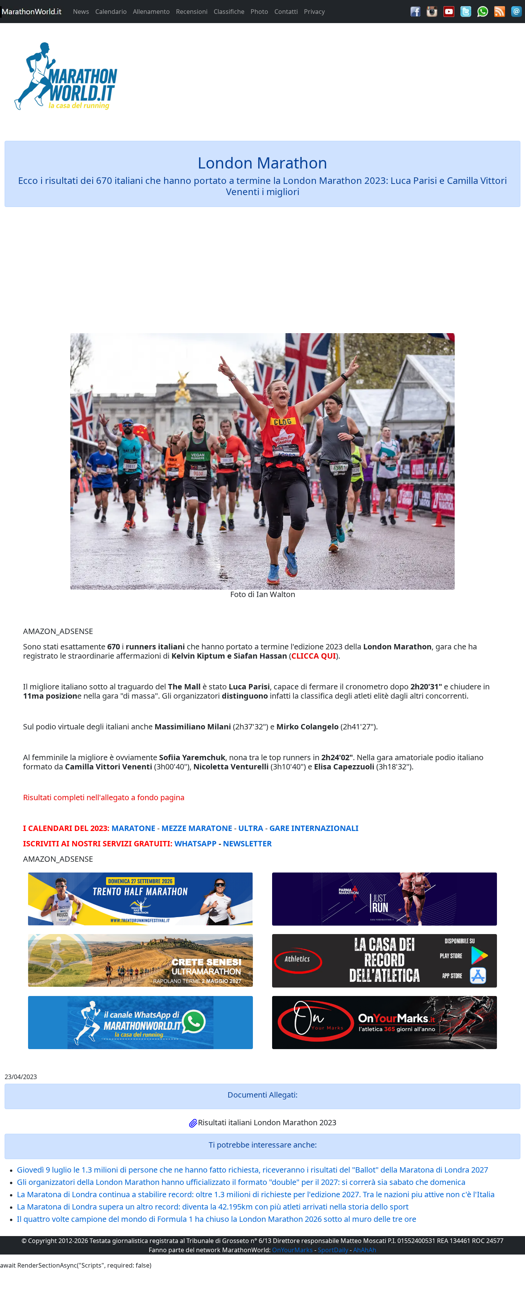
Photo (259, 11)
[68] (384, 1022)
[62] (384, 899)
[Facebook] (415, 11)
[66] (140, 899)
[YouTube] (449, 11)
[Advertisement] (328, 78)
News (81, 11)
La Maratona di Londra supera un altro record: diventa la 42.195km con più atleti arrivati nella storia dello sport (213, 1206)
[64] (384, 960)
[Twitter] (465, 11)
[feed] (499, 11)
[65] (140, 1022)
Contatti (286, 11)
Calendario (111, 11)
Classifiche (229, 11)
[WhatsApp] (482, 11)
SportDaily (333, 1250)
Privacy (314, 11)
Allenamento (151, 11)
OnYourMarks (292, 1250)
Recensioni (192, 11)
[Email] (516, 11)
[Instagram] (432, 11)
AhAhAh (364, 1250)
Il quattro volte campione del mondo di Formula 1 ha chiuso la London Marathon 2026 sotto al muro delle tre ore (216, 1219)
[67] (140, 960)
